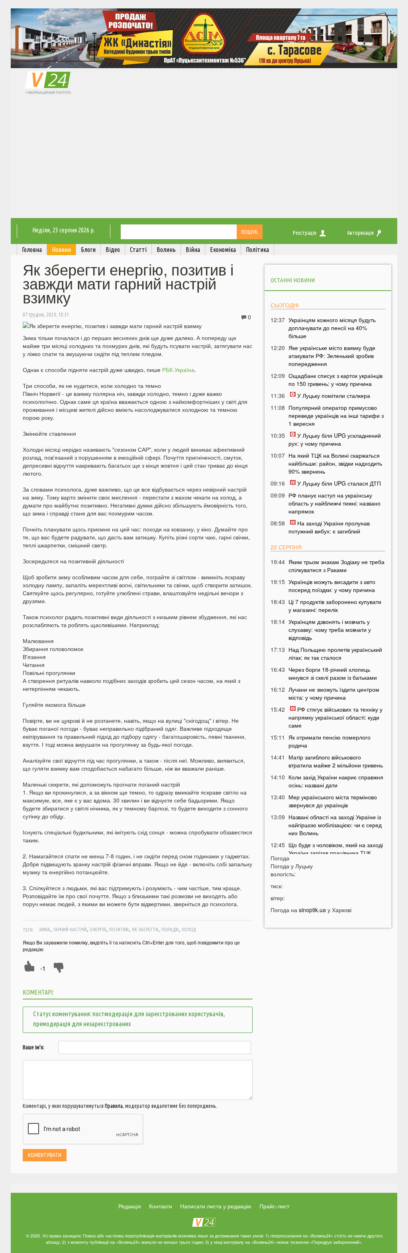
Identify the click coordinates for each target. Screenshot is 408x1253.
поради (169, 929)
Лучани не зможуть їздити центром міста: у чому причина (333, 693)
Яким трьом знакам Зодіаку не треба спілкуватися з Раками (336, 566)
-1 (42, 968)
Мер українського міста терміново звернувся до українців (332, 801)
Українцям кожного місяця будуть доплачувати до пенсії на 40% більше (332, 328)
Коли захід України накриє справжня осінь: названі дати (335, 781)
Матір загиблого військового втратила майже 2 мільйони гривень (335, 761)
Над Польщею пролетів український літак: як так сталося (335, 653)
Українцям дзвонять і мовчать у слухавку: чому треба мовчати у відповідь (329, 629)
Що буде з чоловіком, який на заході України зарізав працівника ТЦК (335, 849)
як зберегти (145, 929)
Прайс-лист (274, 1206)
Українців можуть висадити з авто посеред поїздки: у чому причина (331, 586)
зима (44, 929)
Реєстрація (304, 233)
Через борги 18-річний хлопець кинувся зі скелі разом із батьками (332, 673)
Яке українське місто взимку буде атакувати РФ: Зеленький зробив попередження (331, 356)
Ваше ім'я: (33, 1047)
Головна (32, 249)
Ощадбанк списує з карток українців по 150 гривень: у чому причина (335, 380)
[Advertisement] (204, 158)
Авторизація (360, 233)
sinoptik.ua (312, 910)
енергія (98, 929)
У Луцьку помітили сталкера (333, 395)
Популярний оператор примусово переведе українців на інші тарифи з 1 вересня (336, 415)
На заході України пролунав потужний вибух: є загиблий (329, 527)
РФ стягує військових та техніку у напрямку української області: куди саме (335, 717)
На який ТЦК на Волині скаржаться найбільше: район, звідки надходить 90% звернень (335, 463)
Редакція (129, 1206)
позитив (119, 929)
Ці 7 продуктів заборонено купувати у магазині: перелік (334, 606)
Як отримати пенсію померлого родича (329, 741)
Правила (114, 1106)
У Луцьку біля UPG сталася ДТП (339, 483)
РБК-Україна (178, 370)
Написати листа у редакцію (215, 1206)
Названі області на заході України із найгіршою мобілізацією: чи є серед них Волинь (335, 825)
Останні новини (293, 280)
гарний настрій (70, 929)
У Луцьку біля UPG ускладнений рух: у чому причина (334, 439)
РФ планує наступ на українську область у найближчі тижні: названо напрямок (334, 503)
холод (189, 929)
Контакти (160, 1206)
